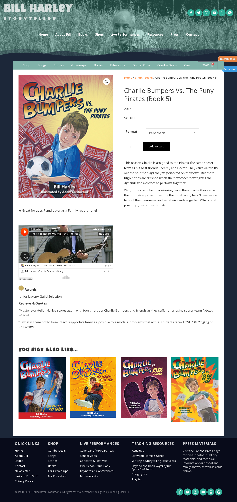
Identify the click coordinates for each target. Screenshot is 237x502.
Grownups (78, 65)
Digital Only (141, 65)
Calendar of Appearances (97, 450)
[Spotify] (229, 12)
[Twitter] (198, 12)
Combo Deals (167, 65)
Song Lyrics (139, 474)
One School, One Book (95, 466)
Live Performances (125, 34)
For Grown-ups (58, 471)
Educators (117, 65)
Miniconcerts (89, 476)
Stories (59, 65)
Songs (42, 65)
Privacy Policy (24, 481)
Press (175, 34)
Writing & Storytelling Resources (154, 461)
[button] (106, 81)
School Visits (88, 455)
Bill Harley (38, 10)
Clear (205, 133)
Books (83, 34)
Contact (192, 34)
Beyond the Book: (151, 467)
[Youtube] (214, 12)
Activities (138, 450)
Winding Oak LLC (120, 492)
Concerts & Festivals (93, 461)
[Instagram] (206, 12)
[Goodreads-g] (222, 12)
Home (43, 34)
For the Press (204, 451)
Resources (155, 34)
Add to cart (156, 146)
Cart (187, 65)
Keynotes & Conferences (97, 471)
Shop (99, 34)
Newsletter (22, 471)
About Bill (63, 34)
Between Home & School (148, 455)
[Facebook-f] (190, 12)
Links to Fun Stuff (26, 476)
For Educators (57, 476)
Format (131, 131)
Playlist (136, 479)
